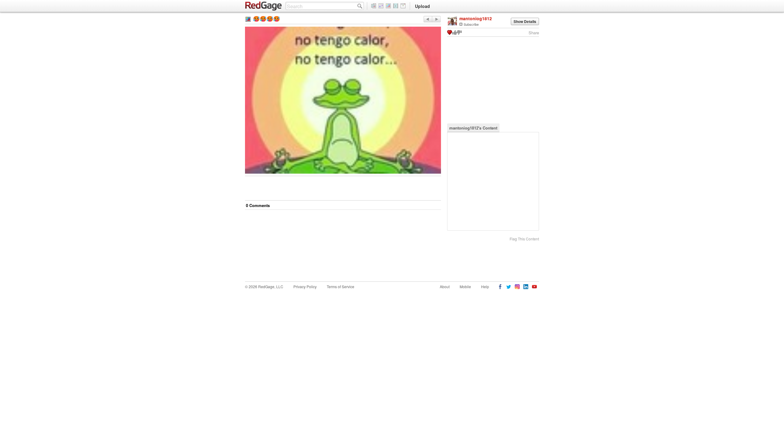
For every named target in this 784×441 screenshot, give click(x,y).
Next (428, 19)
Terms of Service (340, 286)
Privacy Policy (305, 286)
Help (485, 286)
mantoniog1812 (475, 18)
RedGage (263, 6)
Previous (436, 19)
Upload (422, 6)
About (445, 286)
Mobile (465, 286)
